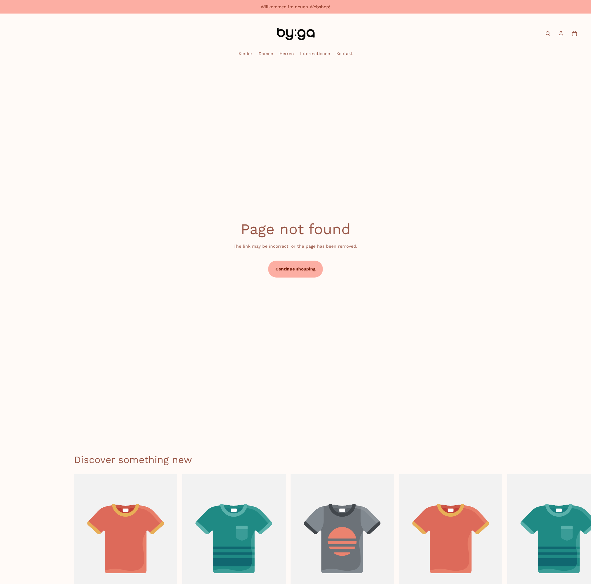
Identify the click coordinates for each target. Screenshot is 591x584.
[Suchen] (548, 33)
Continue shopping (295, 268)
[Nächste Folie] (510, 544)
